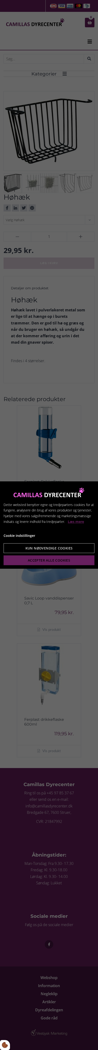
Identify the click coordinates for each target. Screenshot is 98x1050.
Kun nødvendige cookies (49, 548)
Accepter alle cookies (49, 560)
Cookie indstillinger (19, 535)
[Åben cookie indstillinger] (5, 1045)
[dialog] (49, 525)
